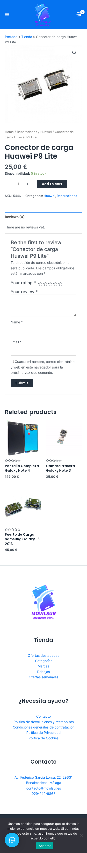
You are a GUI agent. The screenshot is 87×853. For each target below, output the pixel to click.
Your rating (23, 282)
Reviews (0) (15, 217)
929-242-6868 (44, 793)
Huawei (46, 132)
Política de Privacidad (43, 732)
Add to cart (52, 183)
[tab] (43, 216)
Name (17, 322)
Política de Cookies (43, 738)
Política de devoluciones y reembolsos (44, 722)
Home (9, 132)
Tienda (26, 37)
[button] (12, 840)
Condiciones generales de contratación (43, 727)
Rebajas (43, 672)
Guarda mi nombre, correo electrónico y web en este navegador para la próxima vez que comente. (42, 367)
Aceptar (45, 846)
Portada (11, 37)
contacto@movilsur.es (43, 788)
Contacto (43, 716)
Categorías (43, 661)
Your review (24, 291)
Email (16, 342)
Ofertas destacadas (43, 655)
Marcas (43, 666)
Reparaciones (27, 132)
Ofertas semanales (43, 677)
